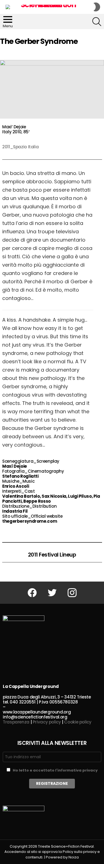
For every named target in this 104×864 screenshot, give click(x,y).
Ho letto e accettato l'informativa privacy (55, 770)
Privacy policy (47, 722)
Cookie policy (77, 722)
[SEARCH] (96, 22)
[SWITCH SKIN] (96, 7)
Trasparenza (16, 722)
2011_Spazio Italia (20, 147)
